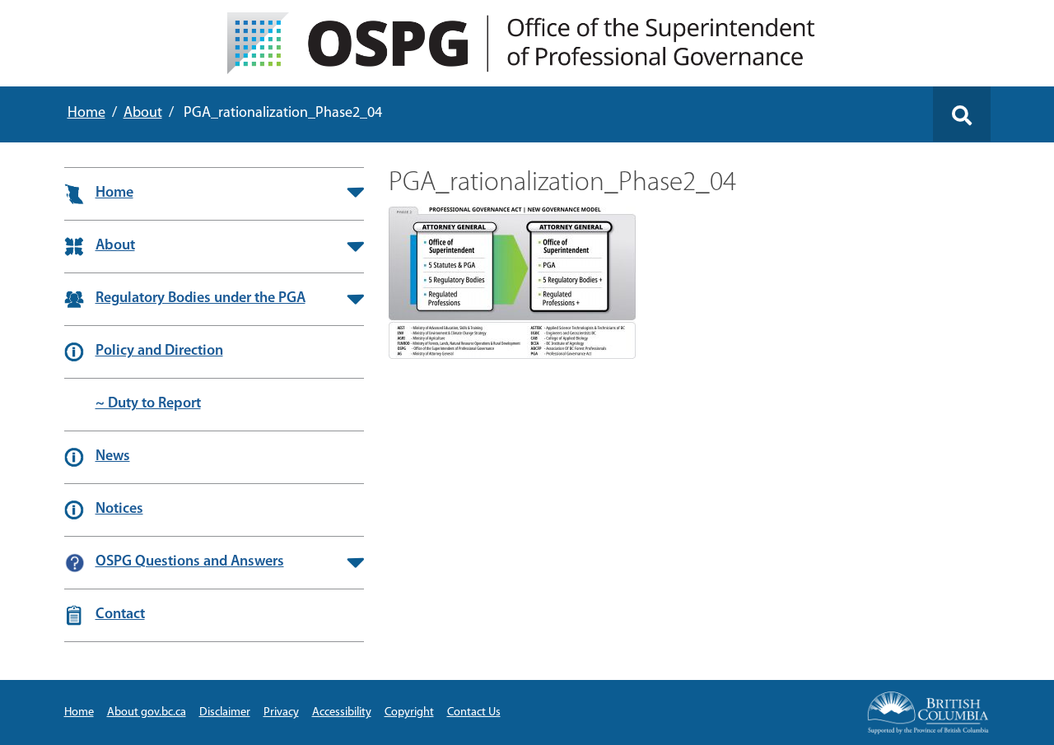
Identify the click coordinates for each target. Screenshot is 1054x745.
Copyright (409, 712)
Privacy (281, 712)
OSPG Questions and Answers (190, 562)
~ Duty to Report (148, 404)
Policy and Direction (159, 351)
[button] (355, 193)
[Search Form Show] (962, 114)
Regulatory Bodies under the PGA (200, 298)
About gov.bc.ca (146, 712)
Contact (120, 615)
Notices (119, 509)
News (113, 456)
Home (86, 113)
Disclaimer (224, 712)
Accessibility (341, 712)
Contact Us (474, 712)
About (143, 113)
